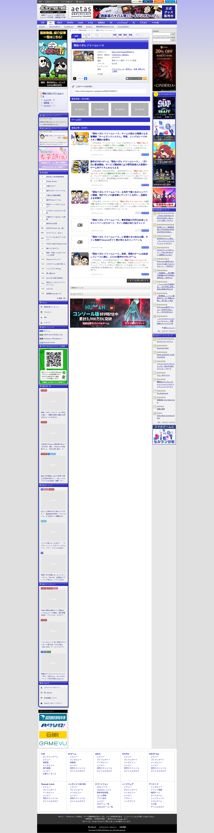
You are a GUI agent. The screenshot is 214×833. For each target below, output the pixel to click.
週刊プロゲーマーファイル (56, 191)
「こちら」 (120, 819)
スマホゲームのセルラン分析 (56, 212)
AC (133, 22)
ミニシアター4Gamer (53, 269)
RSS (40, 2)
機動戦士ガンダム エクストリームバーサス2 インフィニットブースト (165, 384)
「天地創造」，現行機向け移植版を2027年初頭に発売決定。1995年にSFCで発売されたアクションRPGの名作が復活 (166, 275)
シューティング (157, 798)
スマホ (90, 22)
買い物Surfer (50, 273)
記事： (60, 138)
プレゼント (48, 312)
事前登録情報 (102, 792)
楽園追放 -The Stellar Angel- (166, 401)
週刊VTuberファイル (53, 200)
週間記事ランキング (51, 307)
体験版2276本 (60, 17)
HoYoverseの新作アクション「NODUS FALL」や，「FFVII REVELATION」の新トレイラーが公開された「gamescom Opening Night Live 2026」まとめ (165, 309)
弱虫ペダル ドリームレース (55, 135)
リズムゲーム (156, 801)
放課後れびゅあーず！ (54, 293)
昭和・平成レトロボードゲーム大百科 (56, 254)
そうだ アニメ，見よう (54, 233)
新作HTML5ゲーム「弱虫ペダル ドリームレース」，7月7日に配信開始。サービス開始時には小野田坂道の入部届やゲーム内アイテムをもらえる (118, 164)
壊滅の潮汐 (161, 409)
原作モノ (129, 69)
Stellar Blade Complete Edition (166, 417)
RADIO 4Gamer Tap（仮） (55, 228)
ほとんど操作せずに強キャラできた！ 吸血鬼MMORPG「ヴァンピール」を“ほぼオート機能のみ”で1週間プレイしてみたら (53, 513)
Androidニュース (104, 790)
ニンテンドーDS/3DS (77, 784)
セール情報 (101, 795)
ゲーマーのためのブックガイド (56, 238)
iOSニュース (102, 787)
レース (114, 63)
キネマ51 (49, 289)
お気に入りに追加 (134, 78)
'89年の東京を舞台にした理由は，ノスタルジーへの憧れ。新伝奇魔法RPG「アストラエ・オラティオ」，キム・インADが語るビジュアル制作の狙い (53, 612)
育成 (135, 69)
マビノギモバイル (163, 375)
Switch (80, 22)
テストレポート (130, 790)
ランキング (170, 1)
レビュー (42, 26)
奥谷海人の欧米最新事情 (55, 177)
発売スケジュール (77, 768)
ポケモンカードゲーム (165, 341)
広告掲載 (123, 827)
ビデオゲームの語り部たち (56, 264)
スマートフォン (101, 784)
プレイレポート (54, 26)
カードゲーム (156, 795)
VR (111, 22)
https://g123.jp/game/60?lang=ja (123, 52)
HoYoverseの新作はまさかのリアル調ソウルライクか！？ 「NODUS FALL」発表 (166, 263)
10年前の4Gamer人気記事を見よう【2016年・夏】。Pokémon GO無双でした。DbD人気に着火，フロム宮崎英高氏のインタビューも (53, 446)
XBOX (59, 22)
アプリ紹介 (101, 798)
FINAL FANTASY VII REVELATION (166, 356)
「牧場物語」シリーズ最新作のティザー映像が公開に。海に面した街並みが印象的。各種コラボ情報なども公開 (166, 298)
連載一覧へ (63, 298)
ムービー (89, 26)
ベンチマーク (129, 801)
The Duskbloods (162, 393)
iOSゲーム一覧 (103, 804)
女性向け (101, 22)
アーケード (153, 784)
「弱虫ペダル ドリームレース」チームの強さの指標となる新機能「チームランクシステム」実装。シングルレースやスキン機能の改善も (119, 136)
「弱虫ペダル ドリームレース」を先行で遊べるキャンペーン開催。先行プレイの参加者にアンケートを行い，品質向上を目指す (119, 195)
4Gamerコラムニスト (53, 259)
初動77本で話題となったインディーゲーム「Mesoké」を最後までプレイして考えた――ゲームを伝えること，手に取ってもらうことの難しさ (53, 577)
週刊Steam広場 (51, 223)
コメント (80, 78)
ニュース (47, 100)
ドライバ (47, 322)
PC (51, 23)
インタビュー (69, 26)
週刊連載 (47, 768)
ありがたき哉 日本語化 (54, 278)
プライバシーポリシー (52, 687)
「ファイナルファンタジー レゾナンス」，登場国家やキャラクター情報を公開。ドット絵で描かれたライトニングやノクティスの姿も (166, 321)
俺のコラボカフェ (52, 248)
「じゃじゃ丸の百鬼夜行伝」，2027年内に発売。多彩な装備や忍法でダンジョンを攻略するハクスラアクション (166, 286)
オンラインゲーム (50, 757)
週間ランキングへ (169, 328)
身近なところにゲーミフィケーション (56, 283)
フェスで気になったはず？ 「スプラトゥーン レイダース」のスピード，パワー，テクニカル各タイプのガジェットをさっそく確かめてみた (53, 545)
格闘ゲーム (155, 792)
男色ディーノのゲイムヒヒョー (56, 205)
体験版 (79, 26)
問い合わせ (80, 2)
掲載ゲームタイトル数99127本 (53, 15)
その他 (153, 804)
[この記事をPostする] (74, 78)
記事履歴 (159, 1)
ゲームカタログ (123, 26)
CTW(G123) (116, 55)
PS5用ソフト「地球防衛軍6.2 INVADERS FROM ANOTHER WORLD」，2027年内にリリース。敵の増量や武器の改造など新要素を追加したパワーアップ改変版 (166, 229)
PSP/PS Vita (154, 754)
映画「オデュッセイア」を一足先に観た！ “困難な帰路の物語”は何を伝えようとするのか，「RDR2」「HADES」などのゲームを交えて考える (53, 414)
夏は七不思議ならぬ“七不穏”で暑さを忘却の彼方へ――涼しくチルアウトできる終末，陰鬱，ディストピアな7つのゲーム (53, 478)
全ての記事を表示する (139, 280)
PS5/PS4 (70, 22)
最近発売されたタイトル (105, 26)
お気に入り (148, 1)
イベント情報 (156, 790)
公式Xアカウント (51, 2)
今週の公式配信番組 (53, 195)
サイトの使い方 (66, 2)
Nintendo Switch (49, 342)
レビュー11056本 (46, 17)
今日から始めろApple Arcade (56, 244)
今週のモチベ (51, 186)
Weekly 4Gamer (51, 181)
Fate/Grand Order (163, 348)
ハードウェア (122, 22)
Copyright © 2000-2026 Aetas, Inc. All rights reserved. (107, 830)
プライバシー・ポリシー (108, 827)
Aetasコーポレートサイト (53, 703)
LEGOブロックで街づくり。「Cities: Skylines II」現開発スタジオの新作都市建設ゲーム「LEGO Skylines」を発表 (166, 252)
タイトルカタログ (77, 771)
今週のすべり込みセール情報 (56, 218)
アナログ (143, 22)
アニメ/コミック (118, 69)
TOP (42, 22)
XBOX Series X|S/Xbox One (53, 335)
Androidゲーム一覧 (105, 807)
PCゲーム (47, 331)
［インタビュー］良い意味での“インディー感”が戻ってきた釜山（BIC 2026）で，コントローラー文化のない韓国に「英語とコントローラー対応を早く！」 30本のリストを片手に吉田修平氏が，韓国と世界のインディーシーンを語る (53, 644)
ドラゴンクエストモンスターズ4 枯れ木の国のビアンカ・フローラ (166, 366)
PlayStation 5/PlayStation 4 (53, 338)
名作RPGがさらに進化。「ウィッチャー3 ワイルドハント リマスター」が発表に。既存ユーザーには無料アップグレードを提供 (166, 241)
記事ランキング (49, 774)
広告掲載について (50, 698)
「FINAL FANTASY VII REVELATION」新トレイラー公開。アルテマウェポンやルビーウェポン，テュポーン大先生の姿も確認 (166, 218)
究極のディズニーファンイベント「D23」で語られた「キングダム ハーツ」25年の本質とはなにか (53, 676)
